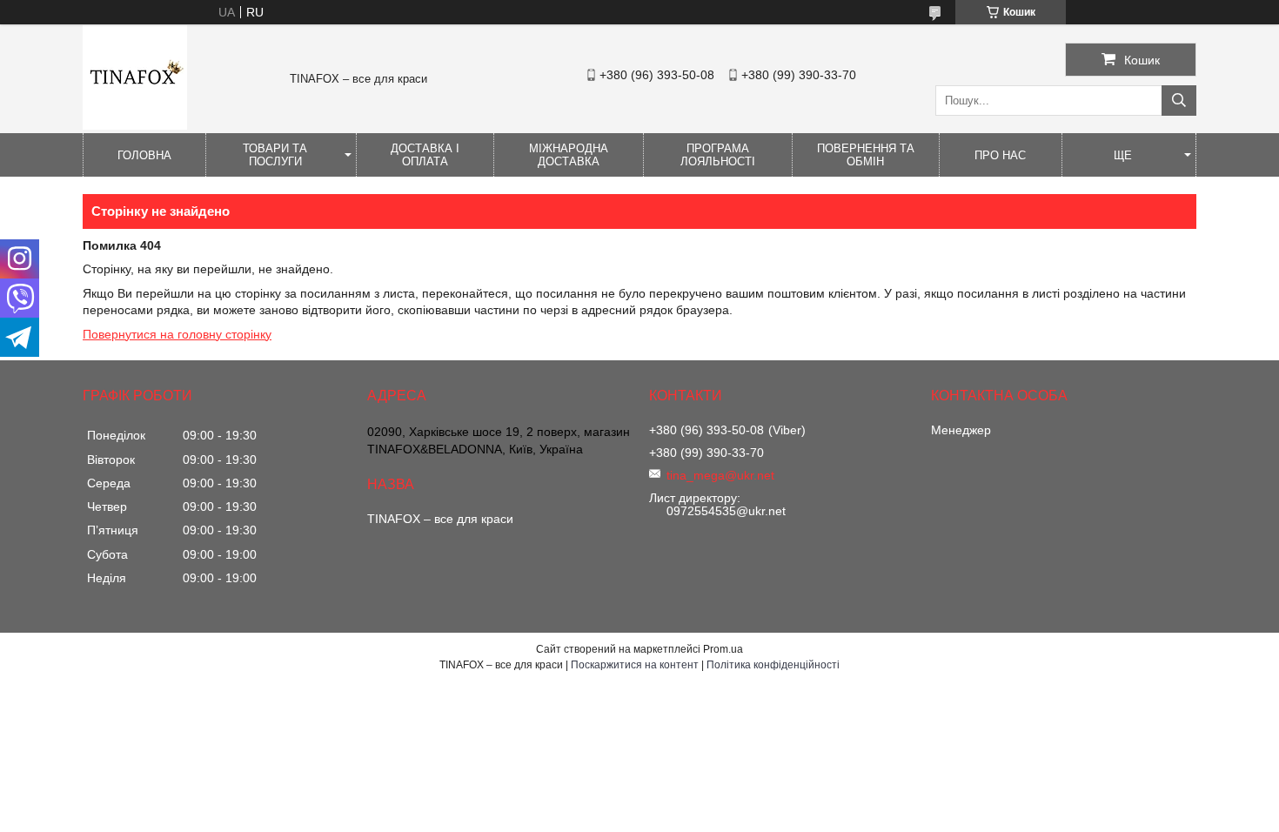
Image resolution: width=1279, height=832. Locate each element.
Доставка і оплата (425, 155)
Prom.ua (723, 649)
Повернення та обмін (865, 155)
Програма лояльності (717, 155)
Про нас (1000, 155)
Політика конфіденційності (773, 665)
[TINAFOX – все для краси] (135, 125)
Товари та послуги (275, 155)
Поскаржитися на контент (635, 665)
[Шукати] (1179, 100)
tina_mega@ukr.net (720, 475)
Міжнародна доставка (568, 155)
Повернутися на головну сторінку (177, 334)
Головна (144, 155)
